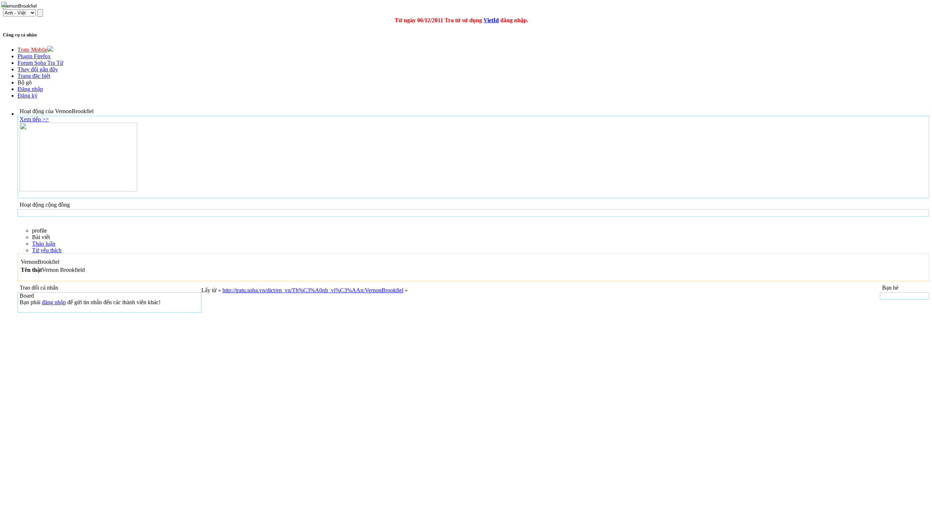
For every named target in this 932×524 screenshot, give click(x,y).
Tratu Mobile (32, 50)
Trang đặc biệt (33, 76)
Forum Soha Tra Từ (40, 63)
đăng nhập (54, 302)
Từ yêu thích (47, 250)
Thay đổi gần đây (37, 69)
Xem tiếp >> (34, 119)
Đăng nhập (30, 89)
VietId (491, 20)
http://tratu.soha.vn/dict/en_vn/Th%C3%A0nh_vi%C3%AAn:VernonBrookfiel (312, 290)
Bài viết (41, 237)
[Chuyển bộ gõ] (5, 5)
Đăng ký (27, 95)
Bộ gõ (24, 82)
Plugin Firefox (34, 56)
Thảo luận (43, 244)
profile (39, 230)
